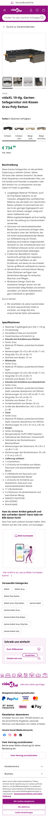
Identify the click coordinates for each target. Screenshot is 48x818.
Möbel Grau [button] (20, 589)
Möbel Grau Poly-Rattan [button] (14, 603)
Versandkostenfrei (24, 2)
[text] (9, 148)
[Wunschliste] (37, 10)
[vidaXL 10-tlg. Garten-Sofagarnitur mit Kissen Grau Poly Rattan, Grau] (24, 54)
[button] (8, 131)
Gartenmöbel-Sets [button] (11, 631)
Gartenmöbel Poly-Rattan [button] (14, 617)
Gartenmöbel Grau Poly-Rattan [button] (17, 624)
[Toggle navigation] (5, 10)
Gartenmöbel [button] (35, 603)
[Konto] (31, 10)
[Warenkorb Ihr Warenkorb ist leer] (43, 10)
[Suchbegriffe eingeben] (42, 17)
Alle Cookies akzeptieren (24, 801)
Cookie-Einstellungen (24, 812)
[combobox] (24, 17)
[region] (24, 797)
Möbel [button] (6, 589)
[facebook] (4, 735)
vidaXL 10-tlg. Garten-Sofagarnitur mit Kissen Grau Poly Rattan (20, 102)
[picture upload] (24, 553)
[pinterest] (15, 735)
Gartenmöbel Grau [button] (12, 610)
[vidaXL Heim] (16, 10)
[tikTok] (20, 735)
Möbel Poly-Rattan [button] (12, 596)
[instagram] (10, 735)
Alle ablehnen (24, 807)
